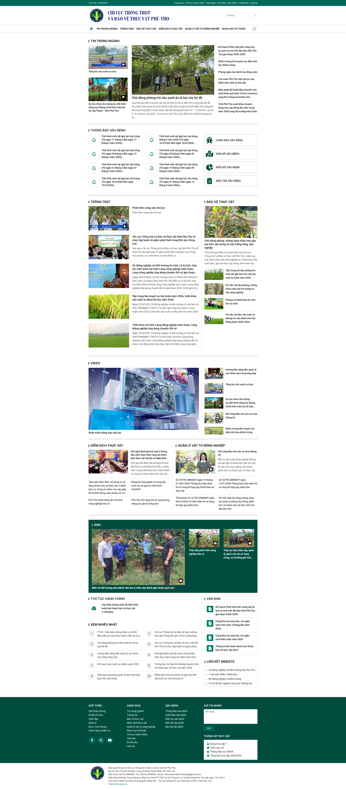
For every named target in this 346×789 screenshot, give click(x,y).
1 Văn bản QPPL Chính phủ (223, 674)
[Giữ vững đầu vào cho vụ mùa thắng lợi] (213, 417)
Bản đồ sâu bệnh (174, 726)
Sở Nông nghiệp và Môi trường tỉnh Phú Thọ (232, 670)
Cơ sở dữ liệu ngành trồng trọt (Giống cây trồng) (230, 685)
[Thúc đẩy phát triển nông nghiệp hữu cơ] (204, 538)
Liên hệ (254, 3)
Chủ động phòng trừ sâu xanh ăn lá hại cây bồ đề (167, 98)
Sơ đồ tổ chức (96, 715)
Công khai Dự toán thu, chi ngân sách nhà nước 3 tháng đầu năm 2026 (232, 625)
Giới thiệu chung (97, 711)
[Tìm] (255, 15)
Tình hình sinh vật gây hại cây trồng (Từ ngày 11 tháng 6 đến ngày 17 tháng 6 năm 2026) (121, 139)
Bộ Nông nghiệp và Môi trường (225, 678)
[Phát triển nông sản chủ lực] (109, 218)
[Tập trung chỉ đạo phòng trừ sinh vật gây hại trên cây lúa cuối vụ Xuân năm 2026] (213, 274)
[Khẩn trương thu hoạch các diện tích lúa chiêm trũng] (213, 432)
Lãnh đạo (94, 718)
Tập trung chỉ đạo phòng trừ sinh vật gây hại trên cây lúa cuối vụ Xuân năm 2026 (241, 274)
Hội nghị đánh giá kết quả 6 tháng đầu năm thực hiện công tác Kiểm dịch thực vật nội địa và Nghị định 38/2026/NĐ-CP (175, 657)
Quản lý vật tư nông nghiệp (201, 445)
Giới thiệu (210, 3)
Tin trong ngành (105, 41)
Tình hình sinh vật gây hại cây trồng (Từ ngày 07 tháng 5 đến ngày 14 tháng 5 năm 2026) (178, 182)
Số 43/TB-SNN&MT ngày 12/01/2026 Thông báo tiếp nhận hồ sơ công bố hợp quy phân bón (238, 483)
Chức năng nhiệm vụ (100, 730)
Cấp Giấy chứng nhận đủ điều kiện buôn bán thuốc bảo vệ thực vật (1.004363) (120, 608)
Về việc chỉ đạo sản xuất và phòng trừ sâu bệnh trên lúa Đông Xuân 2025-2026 (240, 318)
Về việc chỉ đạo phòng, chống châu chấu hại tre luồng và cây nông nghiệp (241, 289)
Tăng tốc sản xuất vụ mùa (102, 71)
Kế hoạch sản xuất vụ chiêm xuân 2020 (118, 664)
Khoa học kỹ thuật (136, 730)
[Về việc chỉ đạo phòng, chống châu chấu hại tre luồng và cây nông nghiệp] (213, 289)
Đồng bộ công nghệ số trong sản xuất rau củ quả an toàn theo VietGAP (148, 486)
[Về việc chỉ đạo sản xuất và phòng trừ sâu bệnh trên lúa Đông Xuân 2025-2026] (213, 318)
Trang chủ (179, 3)
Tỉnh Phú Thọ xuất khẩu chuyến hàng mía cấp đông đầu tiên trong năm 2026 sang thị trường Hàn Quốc (237, 108)
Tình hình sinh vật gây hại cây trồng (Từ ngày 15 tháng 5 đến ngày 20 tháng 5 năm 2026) (178, 168)
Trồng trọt (100, 202)
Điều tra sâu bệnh (174, 718)
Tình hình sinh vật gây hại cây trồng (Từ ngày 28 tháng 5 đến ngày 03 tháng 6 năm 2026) (178, 153)
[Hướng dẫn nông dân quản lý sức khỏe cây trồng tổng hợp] (213, 373)
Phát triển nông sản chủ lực (148, 207)
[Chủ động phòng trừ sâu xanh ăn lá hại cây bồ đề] (173, 70)
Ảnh (97, 525)
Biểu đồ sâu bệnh (174, 722)
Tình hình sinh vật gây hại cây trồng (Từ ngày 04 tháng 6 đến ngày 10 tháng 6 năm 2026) (121, 153)
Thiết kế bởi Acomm (117, 784)
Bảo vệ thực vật (220, 202)
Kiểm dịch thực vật (107, 445)
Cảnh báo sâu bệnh (175, 715)
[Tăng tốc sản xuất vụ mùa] (108, 57)
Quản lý (93, 722)
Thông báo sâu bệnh (108, 130)
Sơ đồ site (243, 3)
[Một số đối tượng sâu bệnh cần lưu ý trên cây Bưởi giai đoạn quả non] (138, 557)
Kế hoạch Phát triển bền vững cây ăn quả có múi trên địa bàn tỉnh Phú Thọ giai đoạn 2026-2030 (237, 51)
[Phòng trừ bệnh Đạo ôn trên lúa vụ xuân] (213, 303)
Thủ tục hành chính (195, 3)
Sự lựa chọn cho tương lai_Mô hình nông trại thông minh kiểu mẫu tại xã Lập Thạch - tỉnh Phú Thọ (107, 107)
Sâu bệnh (232, 3)
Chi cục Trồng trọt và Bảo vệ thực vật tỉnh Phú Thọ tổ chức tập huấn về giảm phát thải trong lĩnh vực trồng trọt (163, 240)
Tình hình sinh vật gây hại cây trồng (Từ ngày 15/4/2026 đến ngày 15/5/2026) (121, 182)
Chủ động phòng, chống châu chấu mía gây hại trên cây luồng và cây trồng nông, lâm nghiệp (230, 244)
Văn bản (222, 3)
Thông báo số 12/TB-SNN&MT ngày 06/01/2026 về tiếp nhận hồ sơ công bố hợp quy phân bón (195, 501)
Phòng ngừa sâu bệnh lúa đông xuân (237, 72)
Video (95, 363)
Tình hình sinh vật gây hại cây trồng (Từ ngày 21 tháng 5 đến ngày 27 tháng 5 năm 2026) (121, 168)
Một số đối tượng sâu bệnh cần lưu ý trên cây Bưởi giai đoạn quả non (133, 587)
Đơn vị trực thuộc (98, 726)
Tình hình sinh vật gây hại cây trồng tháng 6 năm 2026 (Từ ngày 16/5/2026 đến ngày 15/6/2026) (178, 139)
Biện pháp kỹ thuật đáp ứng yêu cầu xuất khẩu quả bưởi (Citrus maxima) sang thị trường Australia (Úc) (237, 93)
